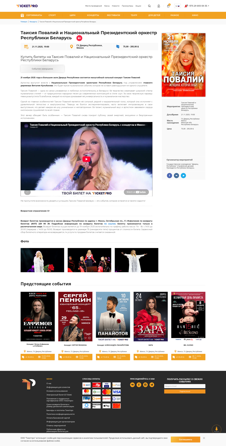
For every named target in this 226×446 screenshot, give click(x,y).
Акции (138, 6)
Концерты (93, 15)
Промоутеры (127, 6)
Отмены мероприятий (56, 425)
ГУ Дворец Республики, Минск (89, 46)
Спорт (52, 15)
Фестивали (113, 15)
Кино (195, 15)
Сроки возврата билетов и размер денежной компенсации (60, 405)
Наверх (216, 432)
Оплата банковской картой (58, 418)
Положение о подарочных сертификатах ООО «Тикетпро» (59, 399)
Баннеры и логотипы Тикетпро (59, 410)
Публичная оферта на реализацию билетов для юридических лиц (57, 431)
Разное (175, 15)
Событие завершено (42, 68)
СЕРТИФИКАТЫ (34, 15)
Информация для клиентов (58, 387)
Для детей (154, 15)
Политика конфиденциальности (60, 414)
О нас (48, 383)
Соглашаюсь (185, 439)
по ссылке (110, 224)
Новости (115, 6)
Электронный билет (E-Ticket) (59, 394)
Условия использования (57, 391)
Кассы (107, 6)
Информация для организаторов (60, 421)
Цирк (73, 15)
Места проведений (93, 6)
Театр (134, 15)
